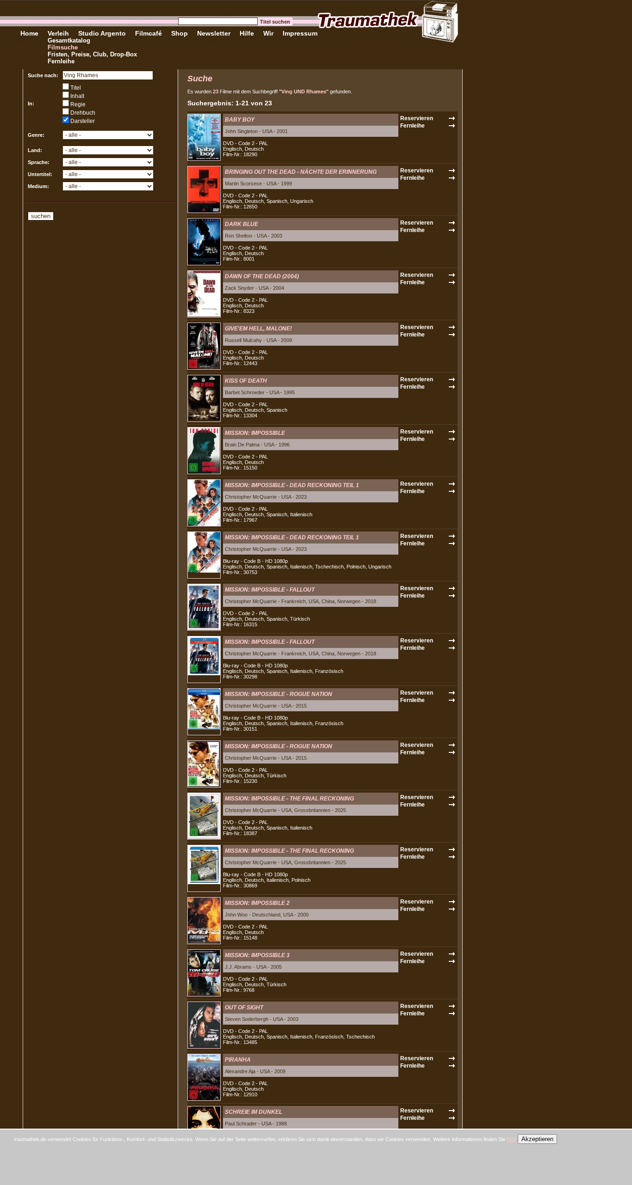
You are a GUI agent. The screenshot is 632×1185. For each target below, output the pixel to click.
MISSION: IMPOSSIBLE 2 (257, 903)
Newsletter (213, 33)
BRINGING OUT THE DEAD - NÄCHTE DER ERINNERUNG (301, 172)
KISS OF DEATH (246, 381)
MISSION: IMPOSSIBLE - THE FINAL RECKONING (289, 798)
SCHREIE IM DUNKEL (253, 1112)
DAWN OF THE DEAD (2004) (262, 276)
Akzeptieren (537, 1139)
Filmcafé (148, 33)
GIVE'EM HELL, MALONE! (258, 328)
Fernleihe (61, 61)
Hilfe (247, 33)
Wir (268, 33)
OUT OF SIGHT (244, 1007)
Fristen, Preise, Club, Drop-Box (92, 54)
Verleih (58, 33)
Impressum (300, 33)
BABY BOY (239, 119)
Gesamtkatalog (69, 40)
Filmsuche (63, 47)
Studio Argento (102, 33)
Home (29, 33)
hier (511, 1139)
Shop (179, 33)
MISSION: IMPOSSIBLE (255, 433)
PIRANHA (238, 1060)
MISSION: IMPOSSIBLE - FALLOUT (270, 589)
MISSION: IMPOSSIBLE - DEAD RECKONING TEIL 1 (292, 485)
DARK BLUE (241, 224)
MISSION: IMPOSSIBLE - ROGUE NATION (278, 694)
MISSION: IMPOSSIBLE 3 (257, 955)
